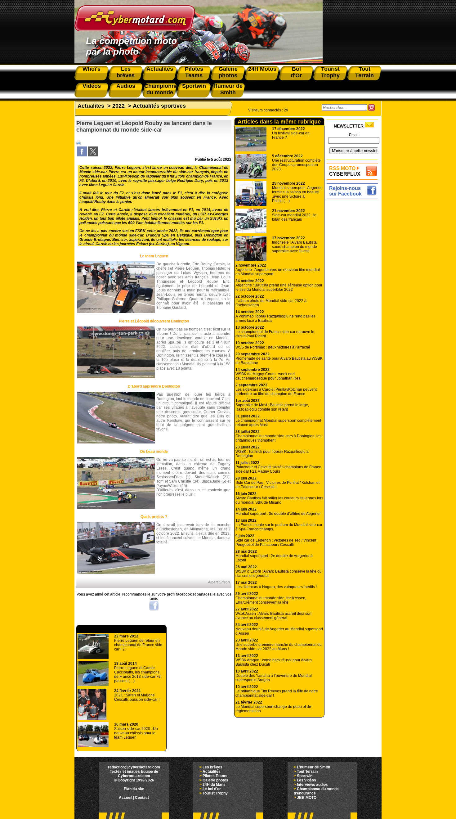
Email (354, 135)
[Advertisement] (354, 294)
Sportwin (304, 776)
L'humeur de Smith (313, 767)
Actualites (91, 106)
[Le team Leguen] (116, 312)
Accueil (125, 797)
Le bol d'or (212, 789)
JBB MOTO (306, 797)
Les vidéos (306, 780)
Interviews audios (312, 784)
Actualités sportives (159, 106)
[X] (93, 155)
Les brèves (212, 767)
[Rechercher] (371, 107)
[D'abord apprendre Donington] (116, 442)
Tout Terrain (307, 771)
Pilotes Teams (215, 776)
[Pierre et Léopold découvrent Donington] (116, 377)
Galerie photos (215, 780)
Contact (142, 797)
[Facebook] (82, 155)
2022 (118, 106)
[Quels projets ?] (116, 572)
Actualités (212, 771)
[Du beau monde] (116, 507)
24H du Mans (214, 784)
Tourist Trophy (215, 793)
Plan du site (134, 789)
